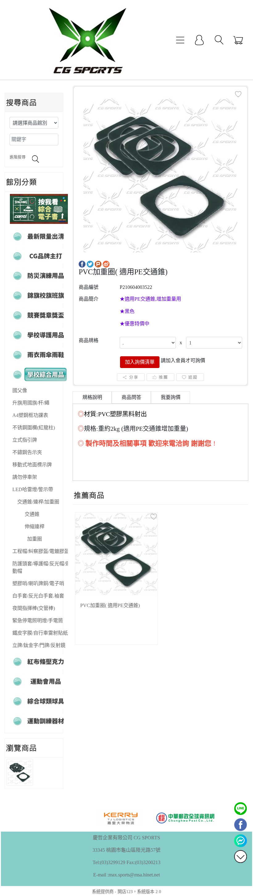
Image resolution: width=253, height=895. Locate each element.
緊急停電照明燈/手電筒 (37, 620)
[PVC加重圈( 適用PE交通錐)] (160, 175)
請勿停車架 (24, 477)
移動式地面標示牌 (32, 464)
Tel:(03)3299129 (109, 862)
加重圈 (34, 539)
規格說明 (92, 397)
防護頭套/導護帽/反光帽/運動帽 (41, 567)
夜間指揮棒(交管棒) (33, 608)
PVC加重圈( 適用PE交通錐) (110, 605)
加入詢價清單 (140, 362)
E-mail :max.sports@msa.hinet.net (126, 874)
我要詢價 (170, 397)
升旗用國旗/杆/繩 (30, 402)
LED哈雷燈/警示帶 (32, 489)
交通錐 (32, 514)
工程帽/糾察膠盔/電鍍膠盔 (40, 551)
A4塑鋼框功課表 (30, 415)
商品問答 (131, 397)
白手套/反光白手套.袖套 (38, 595)
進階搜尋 (18, 157)
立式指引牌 (24, 440)
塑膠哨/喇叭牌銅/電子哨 (38, 583)
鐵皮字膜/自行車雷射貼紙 (40, 633)
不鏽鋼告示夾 (27, 452)
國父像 (19, 390)
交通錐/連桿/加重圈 (38, 501)
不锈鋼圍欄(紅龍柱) (33, 427)
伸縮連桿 (34, 526)
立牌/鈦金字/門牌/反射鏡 (38, 645)
